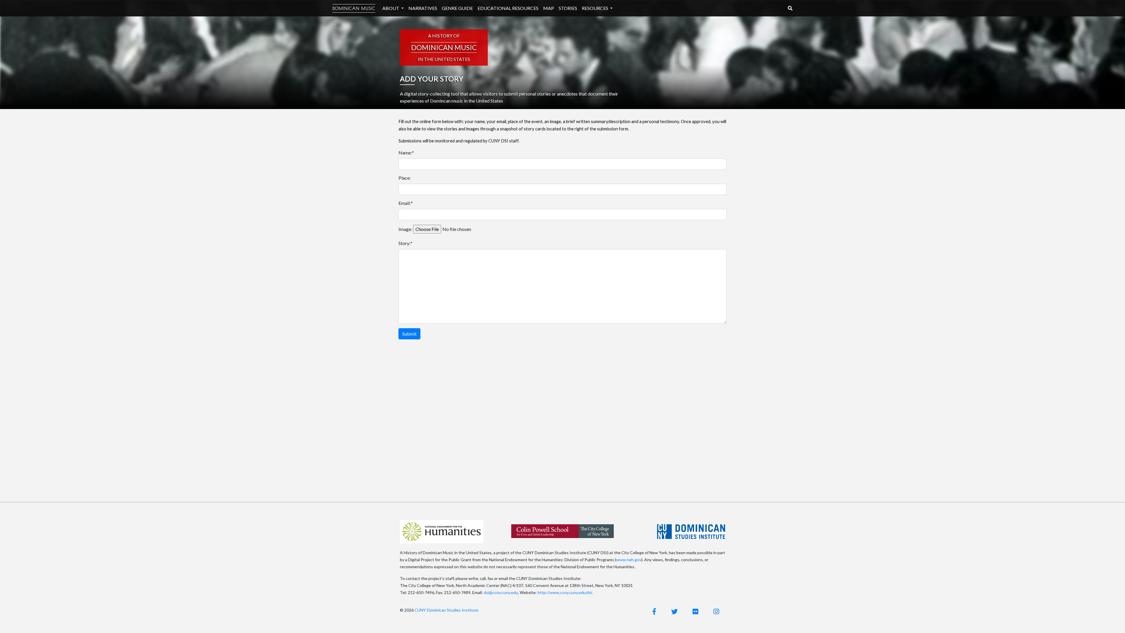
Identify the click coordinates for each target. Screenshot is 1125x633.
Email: (404, 203)
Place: (404, 178)
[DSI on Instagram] (716, 611)
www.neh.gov (628, 559)
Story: (404, 243)
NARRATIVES (422, 8)
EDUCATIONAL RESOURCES (508, 8)
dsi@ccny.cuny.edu (501, 592)
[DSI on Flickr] (695, 611)
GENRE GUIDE (457, 8)
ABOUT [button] (391, 8)
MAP (548, 8)
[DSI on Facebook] (654, 611)
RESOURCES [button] (595, 8)
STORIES (568, 8)
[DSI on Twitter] (674, 611)
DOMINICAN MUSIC (354, 8)
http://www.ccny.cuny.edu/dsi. (565, 592)
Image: (405, 229)
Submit (409, 333)
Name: (405, 152)
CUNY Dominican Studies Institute (446, 610)
